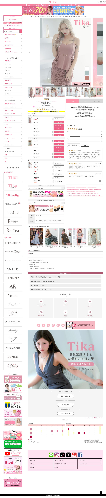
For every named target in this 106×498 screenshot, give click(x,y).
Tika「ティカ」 (39, 215)
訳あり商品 (8, 48)
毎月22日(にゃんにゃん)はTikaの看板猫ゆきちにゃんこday (79, 195)
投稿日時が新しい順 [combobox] (72, 145)
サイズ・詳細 (97, 101)
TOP (29, 16)
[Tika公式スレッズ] (43, 325)
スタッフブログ (11, 52)
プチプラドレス (9, 110)
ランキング (8, 41)
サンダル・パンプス (10, 114)
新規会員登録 (13, 19)
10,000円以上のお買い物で (41, 305)
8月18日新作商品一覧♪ (93, 193)
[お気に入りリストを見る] (99, 2)
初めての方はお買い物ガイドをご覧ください (38, 262)
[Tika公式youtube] (63, 325)
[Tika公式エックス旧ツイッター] (48, 325)
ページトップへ (101, 492)
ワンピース (7, 73)
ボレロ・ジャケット (10, 121)
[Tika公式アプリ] (80, 325)
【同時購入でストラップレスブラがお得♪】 (46, 200)
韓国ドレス (7, 70)
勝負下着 (7, 131)
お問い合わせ (13, 28)
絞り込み (86, 145)
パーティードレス (9, 138)
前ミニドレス (8, 84)
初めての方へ (33, 460)
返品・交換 (32, 464)
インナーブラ (8, 127)
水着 (6, 154)
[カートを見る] (100, 1)
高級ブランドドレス (10, 103)
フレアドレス (8, 67)
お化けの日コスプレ (9, 151)
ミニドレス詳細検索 (9, 77)
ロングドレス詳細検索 (10, 100)
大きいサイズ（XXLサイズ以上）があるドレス (86, 191)
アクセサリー (8, 134)
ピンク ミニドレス (71, 191)
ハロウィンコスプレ (9, 145)
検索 (20, 31)
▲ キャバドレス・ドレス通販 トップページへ (93, 417)
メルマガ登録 (64, 413)
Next (101, 52)
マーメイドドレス (9, 97)
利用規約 (56, 467)
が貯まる (65, 316)
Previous (29, 52)
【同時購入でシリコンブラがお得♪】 (46, 186)
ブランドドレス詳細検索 (10, 107)
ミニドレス (8, 60)
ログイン (12, 17)
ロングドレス (8, 87)
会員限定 (89, 305)
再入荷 (6, 38)
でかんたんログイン (89, 316)
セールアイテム (9, 45)
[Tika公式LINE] (53, 325)
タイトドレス (8, 64)
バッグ (6, 124)
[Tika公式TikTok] (58, 325)
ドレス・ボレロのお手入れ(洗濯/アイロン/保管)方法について (41, 268)
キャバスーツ (8, 117)
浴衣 (6, 158)
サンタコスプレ (8, 148)
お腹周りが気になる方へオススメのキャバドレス (77, 193)
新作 (10, 34)
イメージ (85, 101)
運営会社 (32, 467)
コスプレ (7, 141)
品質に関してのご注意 (34, 266)
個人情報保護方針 (82, 464)
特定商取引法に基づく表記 (60, 464)
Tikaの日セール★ (96, 195)
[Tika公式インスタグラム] (38, 325)
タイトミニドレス (38, 16)
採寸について (32, 264)
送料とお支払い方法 (58, 460)
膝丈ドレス (8, 80)
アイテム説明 (72, 101)
